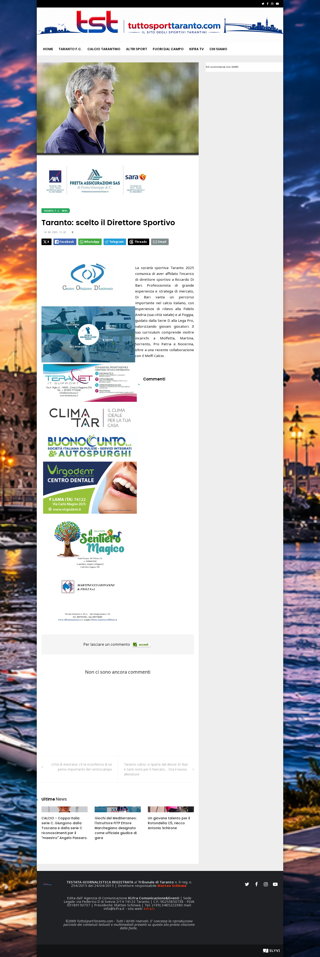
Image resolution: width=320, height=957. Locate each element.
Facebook (67, 242)
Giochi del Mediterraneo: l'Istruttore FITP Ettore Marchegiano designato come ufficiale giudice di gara (116, 828)
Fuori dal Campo (168, 49)
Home (48, 49)
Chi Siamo (218, 49)
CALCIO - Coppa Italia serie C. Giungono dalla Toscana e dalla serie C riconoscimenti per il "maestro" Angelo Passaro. (64, 828)
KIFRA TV (196, 49)
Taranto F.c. (70, 49)
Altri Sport (136, 49)
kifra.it (149, 908)
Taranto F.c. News (55, 210)
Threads (140, 242)
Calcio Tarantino (103, 49)
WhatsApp (91, 242)
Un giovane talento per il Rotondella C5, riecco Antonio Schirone (169, 823)
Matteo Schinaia (171, 885)
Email (162, 242)
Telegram (116, 242)
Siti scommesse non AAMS (222, 67)
